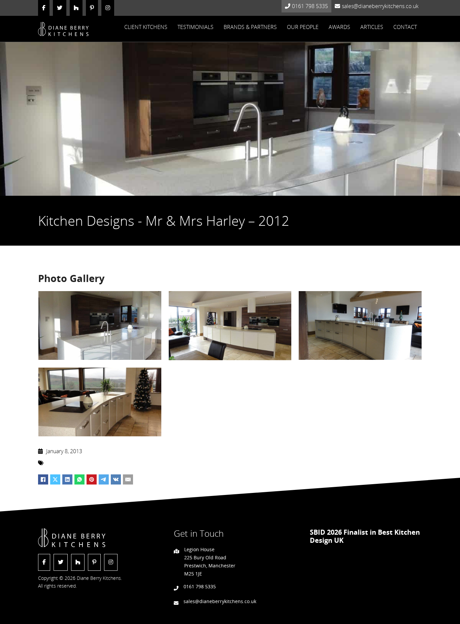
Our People (303, 27)
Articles (371, 27)
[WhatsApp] (79, 479)
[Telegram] (104, 479)
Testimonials (195, 27)
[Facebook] (43, 479)
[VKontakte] (116, 479)
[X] (55, 479)
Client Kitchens (145, 27)
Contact (405, 27)
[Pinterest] (92, 479)
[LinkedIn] (67, 479)
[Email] (128, 479)
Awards (339, 27)
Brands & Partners (250, 27)
